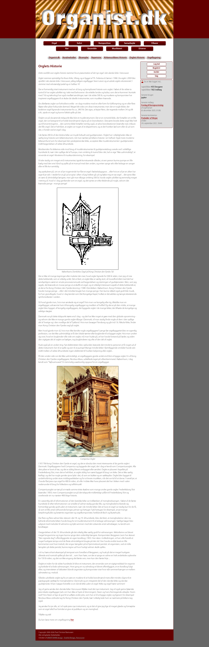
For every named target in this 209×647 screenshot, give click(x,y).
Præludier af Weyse (149, 118)
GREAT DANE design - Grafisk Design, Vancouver (65, 638)
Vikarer (154, 43)
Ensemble (92, 48)
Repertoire (96, 58)
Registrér (156, 68)
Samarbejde (129, 43)
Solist (79, 43)
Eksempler (83, 58)
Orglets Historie (137, 58)
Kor (67, 48)
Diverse (142, 48)
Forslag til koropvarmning (152, 105)
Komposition (105, 43)
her (72, 620)
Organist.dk (54, 58)
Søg (156, 76)
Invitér (156, 72)
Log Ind (156, 64)
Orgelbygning (153, 58)
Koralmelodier (69, 58)
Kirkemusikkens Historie (115, 58)
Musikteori (117, 48)
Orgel (54, 43)
